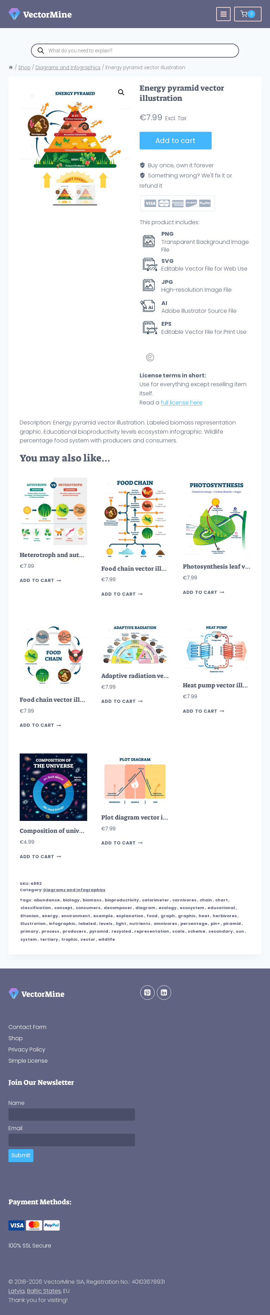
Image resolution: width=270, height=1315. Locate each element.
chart (221, 900)
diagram (145, 908)
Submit (21, 1155)
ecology (167, 908)
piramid (232, 923)
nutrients (139, 923)
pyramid (98, 931)
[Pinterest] (147, 992)
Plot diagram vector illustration (147, 818)
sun (240, 931)
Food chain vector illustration (63, 700)
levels (105, 923)
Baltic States (44, 1291)
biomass (92, 900)
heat (204, 916)
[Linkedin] (164, 992)
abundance (47, 900)
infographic (62, 923)
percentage (193, 923)
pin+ (215, 923)
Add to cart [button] (37, 581)
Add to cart (175, 140)
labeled (87, 923)
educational (221, 908)
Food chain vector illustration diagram (158, 569)
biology (71, 900)
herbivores (225, 916)
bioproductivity (122, 900)
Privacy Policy (26, 1049)
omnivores (165, 923)
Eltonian (29, 916)
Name (16, 1103)
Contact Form (27, 1027)
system (28, 939)
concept (63, 908)
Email (15, 1128)
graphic (186, 916)
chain (206, 900)
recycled (121, 931)
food (152, 916)
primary (29, 931)
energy (50, 916)
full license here (181, 403)
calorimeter (155, 900)
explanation (129, 916)
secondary (220, 931)
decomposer (118, 908)
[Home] (10, 67)
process (50, 931)
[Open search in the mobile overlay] (135, 50)
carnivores (184, 900)
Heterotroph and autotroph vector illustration (87, 555)
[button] (121, 92)
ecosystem (192, 908)
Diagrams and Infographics (74, 890)
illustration (33, 923)
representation (151, 931)
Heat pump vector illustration (226, 685)
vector (88, 939)
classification (35, 908)
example (103, 916)
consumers (88, 908)
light (121, 923)
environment (75, 916)
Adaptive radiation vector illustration (156, 676)
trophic (69, 939)
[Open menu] (223, 14)
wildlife (106, 939)
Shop (15, 1038)
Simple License (28, 1061)
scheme (196, 931)
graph (168, 916)
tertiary (49, 939)
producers (74, 931)
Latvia (16, 1291)
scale (178, 931)
